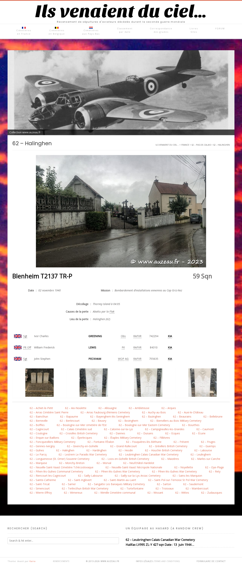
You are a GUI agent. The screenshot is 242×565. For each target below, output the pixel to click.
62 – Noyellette (183, 467)
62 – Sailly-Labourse (90, 475)
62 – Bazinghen (151, 416)
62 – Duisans (145, 433)
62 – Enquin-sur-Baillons (44, 437)
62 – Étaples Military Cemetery (122, 437)
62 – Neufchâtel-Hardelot (138, 463)
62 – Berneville (39, 420)
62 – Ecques (172, 433)
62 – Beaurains (182, 416)
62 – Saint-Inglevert (80, 480)
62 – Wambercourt (197, 488)
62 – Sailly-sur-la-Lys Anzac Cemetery (138, 475)
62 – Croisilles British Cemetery (79, 433)
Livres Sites (194, 30)
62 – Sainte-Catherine (43, 480)
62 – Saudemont (193, 484)
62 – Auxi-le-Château (190, 412)
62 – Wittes (182, 492)
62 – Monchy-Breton (72, 463)
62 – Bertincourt (70, 420)
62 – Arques (168, 408)
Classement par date (125, 30)
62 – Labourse (203, 450)
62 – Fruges (208, 442)
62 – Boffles (37, 425)
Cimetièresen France (23, 32)
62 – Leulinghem (201, 454)
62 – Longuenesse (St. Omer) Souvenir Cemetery (59, 459)
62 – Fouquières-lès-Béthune (143, 442)
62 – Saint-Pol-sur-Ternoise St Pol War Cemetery (178, 480)
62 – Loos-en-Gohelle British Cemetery (125, 459)
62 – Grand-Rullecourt (123, 446)
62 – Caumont (205, 429)
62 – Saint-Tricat (40, 484)
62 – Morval (104, 463)
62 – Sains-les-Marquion (187, 475)
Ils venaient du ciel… (121, 11)
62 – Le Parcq (38, 454)
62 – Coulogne (38, 433)
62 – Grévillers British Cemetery (168, 446)
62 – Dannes (117, 433)
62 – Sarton (164, 484)
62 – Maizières (170, 459)
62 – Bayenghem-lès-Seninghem (110, 416)
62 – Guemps (207, 446)
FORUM (220, 28)
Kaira (32, 561)
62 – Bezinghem (128, 420)
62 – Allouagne (108, 408)
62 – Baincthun (39, 416)
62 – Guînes (37, 450)
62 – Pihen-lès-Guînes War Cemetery (117, 471)
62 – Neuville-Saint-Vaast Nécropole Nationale (133, 467)
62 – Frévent (181, 442)
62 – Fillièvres (162, 437)
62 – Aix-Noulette (75, 408)
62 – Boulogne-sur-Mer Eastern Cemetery (144, 425)
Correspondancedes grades (161, 30)
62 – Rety (214, 471)
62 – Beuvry (99, 420)
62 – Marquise (38, 463)
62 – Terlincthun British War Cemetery (85, 488)
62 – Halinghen (65, 450)
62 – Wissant (155, 492)
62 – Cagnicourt (39, 429)
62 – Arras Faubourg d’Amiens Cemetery (105, 412)
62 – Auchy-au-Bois (154, 412)
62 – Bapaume (69, 416)
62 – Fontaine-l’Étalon (101, 442)
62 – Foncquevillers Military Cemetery (52, 442)
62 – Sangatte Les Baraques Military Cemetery (116, 484)
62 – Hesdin (126, 450)
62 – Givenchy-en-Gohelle (82, 446)
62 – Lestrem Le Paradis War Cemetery (83, 454)
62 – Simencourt (40, 488)
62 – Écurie (199, 433)
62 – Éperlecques (81, 437)
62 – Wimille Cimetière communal (114, 492)
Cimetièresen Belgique (57, 32)
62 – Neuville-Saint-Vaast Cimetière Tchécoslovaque (61, 467)
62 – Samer (69, 484)
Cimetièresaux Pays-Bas (91, 32)
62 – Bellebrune (213, 416)
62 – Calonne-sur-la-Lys (118, 429)
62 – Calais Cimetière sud (76, 429)
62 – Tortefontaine (131, 488)
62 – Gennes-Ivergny (42, 446)
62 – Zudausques (211, 492)
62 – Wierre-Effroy (41, 492)
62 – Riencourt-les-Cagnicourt (48, 475)
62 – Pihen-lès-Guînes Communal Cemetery (56, 471)
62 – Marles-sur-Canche (205, 459)
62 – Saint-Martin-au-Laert (120, 480)
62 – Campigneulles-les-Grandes (164, 429)
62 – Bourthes (190, 425)
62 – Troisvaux (165, 488)
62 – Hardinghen (96, 450)
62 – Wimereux (73, 492)
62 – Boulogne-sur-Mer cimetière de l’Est (82, 425)
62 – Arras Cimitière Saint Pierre (49, 412)
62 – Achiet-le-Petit (41, 408)
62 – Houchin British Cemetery (163, 450)
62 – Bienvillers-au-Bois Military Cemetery (175, 420)
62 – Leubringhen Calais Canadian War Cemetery (148, 454)
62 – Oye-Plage (214, 467)
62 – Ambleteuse (139, 408)
